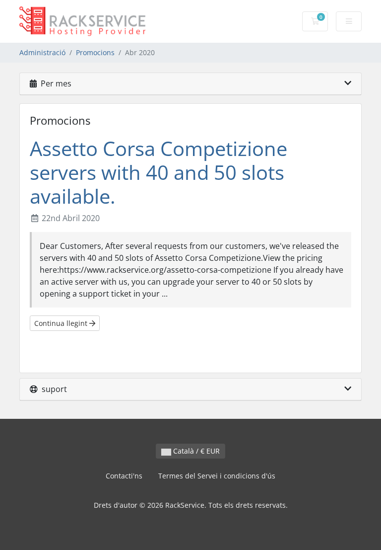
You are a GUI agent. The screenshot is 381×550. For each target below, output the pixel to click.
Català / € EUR (195, 451)
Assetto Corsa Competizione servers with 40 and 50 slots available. (158, 172)
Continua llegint (61, 323)
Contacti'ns (124, 475)
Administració (42, 52)
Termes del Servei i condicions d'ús (216, 475)
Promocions (95, 52)
